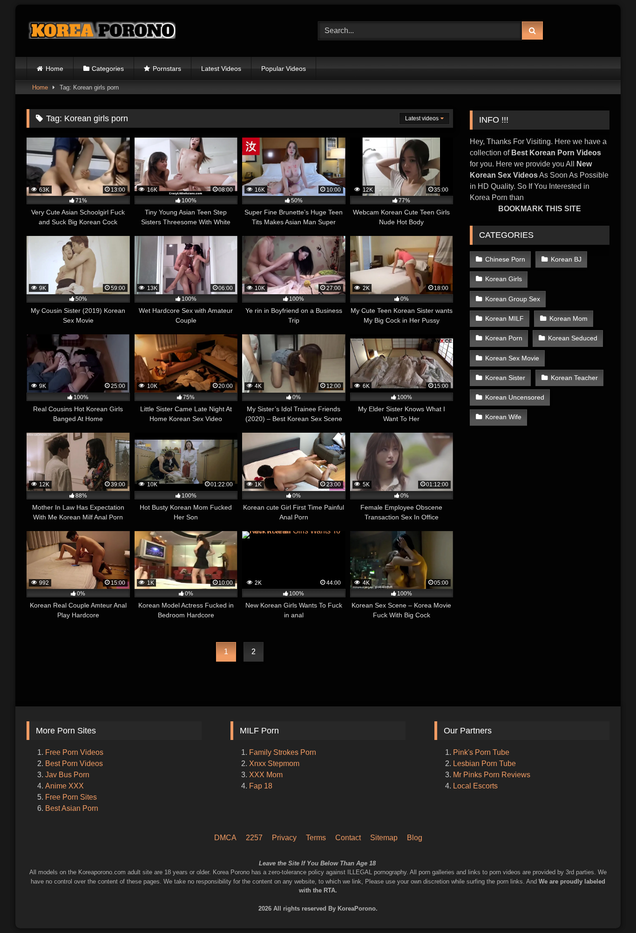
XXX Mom (266, 775)
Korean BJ (566, 259)
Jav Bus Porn (67, 775)
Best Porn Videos (74, 763)
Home (54, 68)
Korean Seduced (572, 338)
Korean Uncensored (514, 397)
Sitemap (384, 838)
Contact (348, 838)
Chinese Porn (505, 259)
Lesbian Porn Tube (484, 763)
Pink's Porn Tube (481, 752)
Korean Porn (503, 338)
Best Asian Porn (71, 808)
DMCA (225, 838)
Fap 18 (260, 786)
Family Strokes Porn (282, 752)
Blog (414, 838)
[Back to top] (616, 887)
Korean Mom (568, 318)
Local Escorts (475, 786)
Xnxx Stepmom (274, 763)
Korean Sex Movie (512, 358)
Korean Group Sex (512, 299)
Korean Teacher (574, 377)
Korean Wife (503, 417)
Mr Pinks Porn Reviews (492, 775)
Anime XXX (64, 786)
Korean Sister (505, 377)
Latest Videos (221, 68)
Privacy (284, 838)
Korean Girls (503, 279)
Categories (108, 68)
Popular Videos (283, 68)
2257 (254, 838)
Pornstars (167, 68)
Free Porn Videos (74, 752)
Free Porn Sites (71, 797)
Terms (316, 838)
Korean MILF (504, 318)
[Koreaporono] (101, 31)
